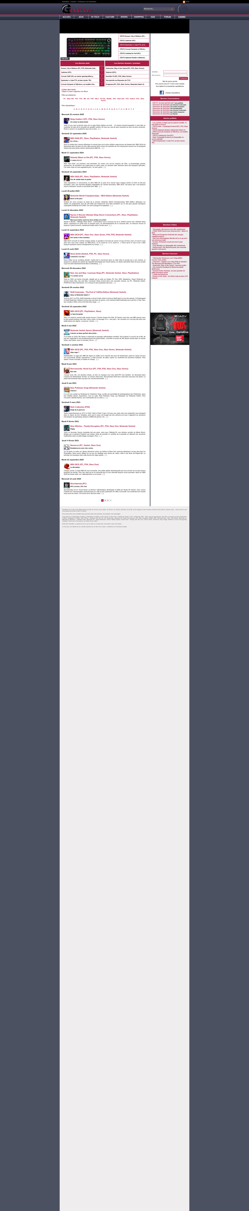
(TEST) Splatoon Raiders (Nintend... (133, 58)
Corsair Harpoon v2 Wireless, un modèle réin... (78, 84)
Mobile (109, 99)
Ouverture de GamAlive (161, 105)
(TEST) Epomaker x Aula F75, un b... (133, 45)
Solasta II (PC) (111, 72)
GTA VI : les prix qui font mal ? (164, 103)
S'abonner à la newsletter (87, 2)
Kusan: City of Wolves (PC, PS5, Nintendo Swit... (78, 68)
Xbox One (120, 99)
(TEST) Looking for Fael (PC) (130, 53)
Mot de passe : (156, 75)
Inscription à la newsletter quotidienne (170, 86)
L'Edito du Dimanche (160, 274)
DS (88, 99)
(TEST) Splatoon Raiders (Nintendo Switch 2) (169, 130)
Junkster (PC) (66, 72)
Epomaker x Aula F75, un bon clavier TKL (76, 80)
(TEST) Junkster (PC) (127, 41)
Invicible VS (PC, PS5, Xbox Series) (119, 76)
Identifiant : (155, 72)
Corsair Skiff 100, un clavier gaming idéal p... (77, 76)
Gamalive (65, 2)
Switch (132, 99)
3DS (114, 99)
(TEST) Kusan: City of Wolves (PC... (133, 36)
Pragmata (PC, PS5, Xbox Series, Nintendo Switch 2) (125, 84)
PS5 (137, 99)
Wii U (97, 99)
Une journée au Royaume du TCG (118, 80)
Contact (73, 2)
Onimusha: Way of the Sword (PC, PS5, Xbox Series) (125, 68)
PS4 (127, 99)
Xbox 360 (70, 99)
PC (64, 99)
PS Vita (102, 99)
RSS (187, 2)
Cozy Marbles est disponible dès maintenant (169, 245)
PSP (92, 99)
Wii (85, 99)
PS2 (80, 99)
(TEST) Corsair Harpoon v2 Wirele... (133, 49)
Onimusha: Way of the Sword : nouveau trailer (169, 265)
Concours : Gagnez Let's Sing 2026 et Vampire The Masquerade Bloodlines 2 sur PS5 (169, 262)
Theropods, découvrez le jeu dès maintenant (169, 229)
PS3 (76, 99)
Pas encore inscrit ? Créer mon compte (169, 84)
